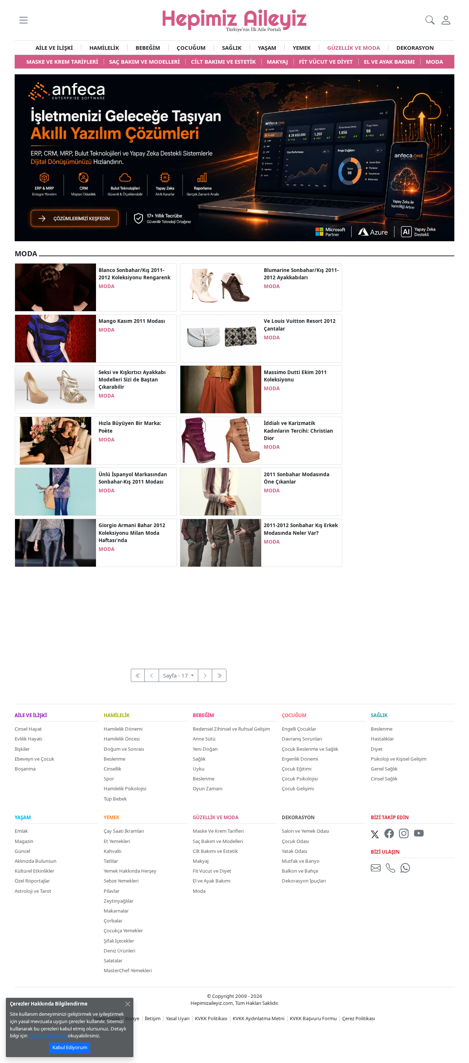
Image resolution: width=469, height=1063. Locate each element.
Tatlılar (111, 861)
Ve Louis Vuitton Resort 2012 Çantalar (300, 325)
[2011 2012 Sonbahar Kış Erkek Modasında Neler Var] (220, 542)
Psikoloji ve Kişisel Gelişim (398, 759)
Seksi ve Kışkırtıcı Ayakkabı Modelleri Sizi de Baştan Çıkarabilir (132, 380)
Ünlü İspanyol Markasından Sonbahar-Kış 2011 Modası (133, 478)
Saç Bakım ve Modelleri (218, 841)
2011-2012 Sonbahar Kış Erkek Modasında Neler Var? (301, 529)
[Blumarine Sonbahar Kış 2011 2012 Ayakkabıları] (220, 286)
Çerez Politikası (358, 1018)
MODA (106, 286)
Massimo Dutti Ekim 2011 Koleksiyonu (295, 376)
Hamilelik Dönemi (123, 729)
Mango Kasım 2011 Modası (132, 321)
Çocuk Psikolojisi (300, 778)
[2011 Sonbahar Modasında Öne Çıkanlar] (220, 491)
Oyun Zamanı (207, 788)
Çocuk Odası (295, 841)
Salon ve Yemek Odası (305, 831)
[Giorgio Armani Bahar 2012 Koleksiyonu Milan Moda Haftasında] (55, 542)
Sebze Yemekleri (121, 880)
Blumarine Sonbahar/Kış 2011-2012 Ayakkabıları (301, 274)
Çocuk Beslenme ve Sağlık (310, 749)
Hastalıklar (382, 738)
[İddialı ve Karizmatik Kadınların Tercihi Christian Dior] (220, 440)
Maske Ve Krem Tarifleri (218, 831)
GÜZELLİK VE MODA (353, 47)
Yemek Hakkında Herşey (130, 871)
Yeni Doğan (205, 749)
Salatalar (113, 960)
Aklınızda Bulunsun (35, 861)
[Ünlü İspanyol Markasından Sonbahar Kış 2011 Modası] (55, 491)
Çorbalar (113, 920)
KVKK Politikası (211, 1018)
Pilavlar (111, 891)
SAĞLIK (231, 47)
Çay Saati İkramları (124, 831)
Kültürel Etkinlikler (34, 871)
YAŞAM (267, 47)
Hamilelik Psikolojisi (125, 788)
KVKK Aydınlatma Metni (258, 1018)
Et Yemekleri (117, 841)
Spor (109, 778)
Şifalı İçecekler (119, 940)
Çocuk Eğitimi (296, 768)
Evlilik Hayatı (28, 738)
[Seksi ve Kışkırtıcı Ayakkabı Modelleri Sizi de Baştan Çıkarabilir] (55, 388)
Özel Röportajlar (32, 880)
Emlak (21, 831)
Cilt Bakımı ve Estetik (215, 851)
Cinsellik (112, 768)
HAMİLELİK (104, 47)
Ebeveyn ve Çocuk (34, 759)
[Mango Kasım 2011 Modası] (55, 338)
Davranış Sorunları (302, 738)
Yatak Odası (294, 851)
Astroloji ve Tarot (33, 891)
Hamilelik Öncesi (122, 738)
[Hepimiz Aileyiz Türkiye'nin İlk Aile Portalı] (234, 19)
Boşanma (25, 768)
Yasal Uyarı (177, 1018)
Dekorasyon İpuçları (304, 880)
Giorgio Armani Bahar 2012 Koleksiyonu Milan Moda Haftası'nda (132, 533)
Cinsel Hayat (28, 729)
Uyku (198, 768)
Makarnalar (116, 910)
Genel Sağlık (384, 768)
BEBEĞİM (148, 47)
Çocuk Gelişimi (298, 788)
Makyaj (200, 861)
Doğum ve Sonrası (124, 749)
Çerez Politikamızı (48, 1035)
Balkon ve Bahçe (300, 871)
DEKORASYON (415, 47)
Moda (199, 891)
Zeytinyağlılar (118, 901)
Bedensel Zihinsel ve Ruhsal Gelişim (231, 729)
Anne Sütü (204, 738)
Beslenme (114, 759)
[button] (23, 19)
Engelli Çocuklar (299, 729)
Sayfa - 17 (176, 675)
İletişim (152, 1018)
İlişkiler (22, 749)
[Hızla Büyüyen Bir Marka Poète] (55, 440)
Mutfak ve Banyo (301, 861)
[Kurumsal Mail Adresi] (377, 867)
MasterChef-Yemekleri (128, 970)
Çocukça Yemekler (123, 930)
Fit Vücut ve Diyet (212, 871)
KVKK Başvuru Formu (313, 1018)
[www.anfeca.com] (234, 157)
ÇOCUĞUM (191, 47)
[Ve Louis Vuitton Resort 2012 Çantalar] (220, 338)
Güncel (22, 851)
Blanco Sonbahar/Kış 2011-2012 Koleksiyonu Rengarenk (134, 274)
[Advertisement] (178, 614)
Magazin (24, 841)
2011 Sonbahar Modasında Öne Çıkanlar (296, 478)
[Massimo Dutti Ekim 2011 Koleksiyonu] (220, 388)
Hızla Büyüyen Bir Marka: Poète (130, 427)
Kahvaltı (112, 851)
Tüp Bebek (115, 798)
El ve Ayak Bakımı (211, 880)
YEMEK (302, 47)
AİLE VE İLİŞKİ (54, 47)
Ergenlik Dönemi (300, 759)
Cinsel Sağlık (384, 778)
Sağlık (199, 759)
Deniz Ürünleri (119, 950)
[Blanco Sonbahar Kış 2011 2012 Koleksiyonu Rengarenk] (55, 286)
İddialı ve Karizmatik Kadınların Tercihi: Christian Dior (298, 430)
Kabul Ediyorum (69, 1047)
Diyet (377, 749)
